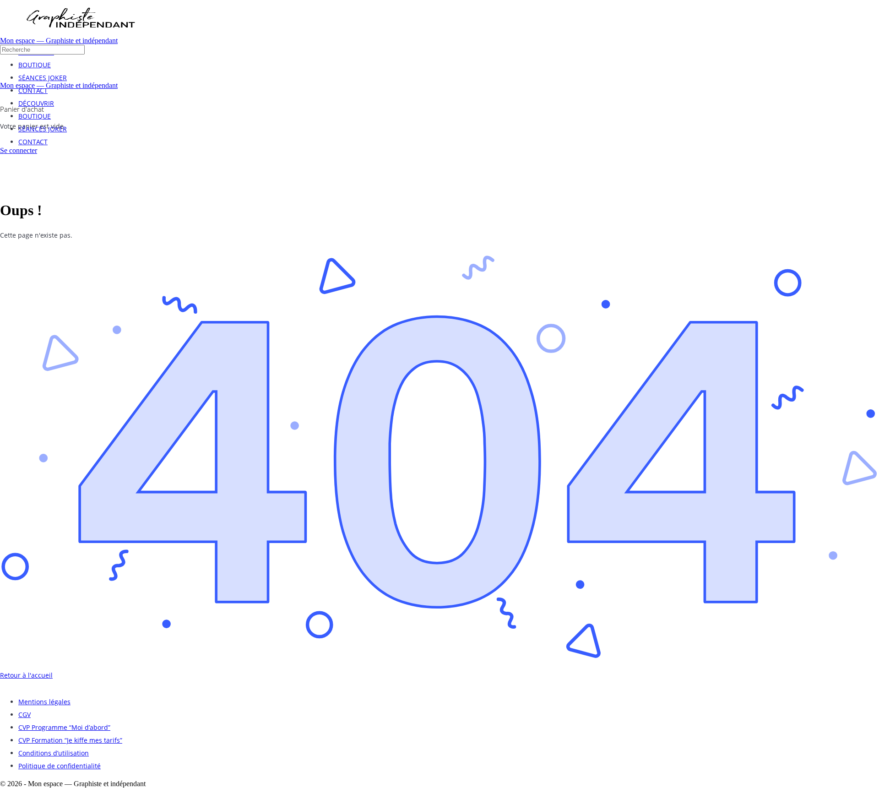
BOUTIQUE (34, 116)
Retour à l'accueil (26, 675)
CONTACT (33, 141)
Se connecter (18, 150)
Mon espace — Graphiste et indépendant (59, 40)
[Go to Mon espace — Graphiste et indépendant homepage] (80, 34)
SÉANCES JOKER (42, 129)
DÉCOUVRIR (36, 103)
